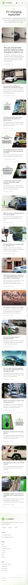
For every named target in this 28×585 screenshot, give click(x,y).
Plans (3, 544)
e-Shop (3, 557)
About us (4, 550)
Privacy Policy (4, 566)
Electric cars (4, 546)
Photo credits (4, 570)
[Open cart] (22, 3)
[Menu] (25, 3)
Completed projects (6, 548)
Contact (3, 552)
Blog (3, 555)
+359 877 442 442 (7, 535)
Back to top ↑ (4, 580)
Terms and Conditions (6, 564)
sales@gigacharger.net (8, 537)
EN (18, 2)
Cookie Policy (4, 568)
